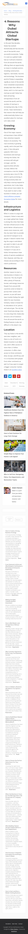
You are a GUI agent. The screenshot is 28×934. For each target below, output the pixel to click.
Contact (20, 924)
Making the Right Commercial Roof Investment (10, 601)
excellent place (17, 370)
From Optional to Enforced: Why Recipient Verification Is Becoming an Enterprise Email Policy (13, 567)
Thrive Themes (14, 929)
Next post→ (18, 519)
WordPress (14, 931)
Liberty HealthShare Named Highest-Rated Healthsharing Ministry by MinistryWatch (13, 719)
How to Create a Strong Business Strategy (12, 531)
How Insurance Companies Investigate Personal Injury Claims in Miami (13, 854)
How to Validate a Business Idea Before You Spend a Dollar (13, 688)
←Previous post (9, 519)
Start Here (14, 924)
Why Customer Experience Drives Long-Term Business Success (13, 653)
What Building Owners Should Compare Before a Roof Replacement (13, 827)
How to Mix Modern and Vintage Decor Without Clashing (12, 624)
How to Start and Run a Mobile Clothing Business (12, 892)
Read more (15, 595)
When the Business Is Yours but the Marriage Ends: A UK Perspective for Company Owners (13, 796)
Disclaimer (8, 924)
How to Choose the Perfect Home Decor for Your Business (13, 762)
